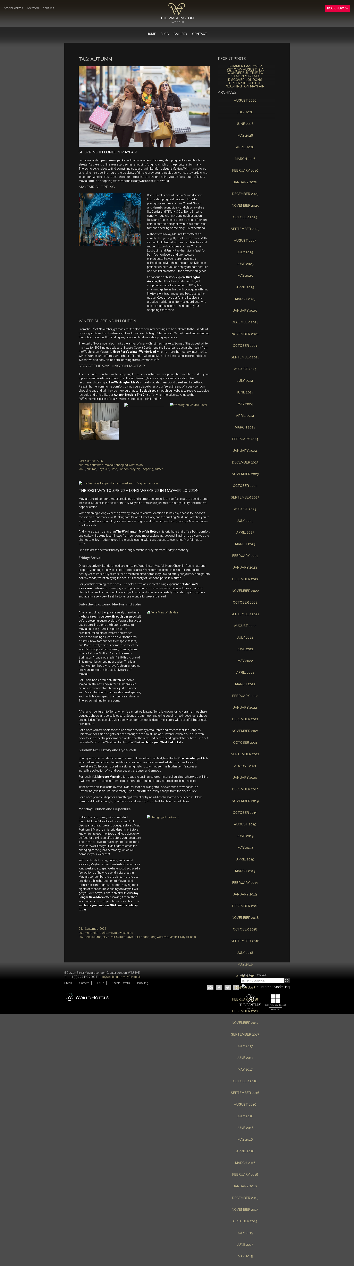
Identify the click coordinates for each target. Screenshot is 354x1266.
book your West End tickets (164, 742)
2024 (82, 936)
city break (109, 936)
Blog (165, 34)
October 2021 (245, 743)
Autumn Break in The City (131, 394)
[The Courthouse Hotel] (273, 1002)
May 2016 (245, 1139)
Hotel (114, 469)
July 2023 (245, 521)
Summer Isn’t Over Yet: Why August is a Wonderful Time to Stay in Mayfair (245, 70)
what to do (136, 465)
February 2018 (245, 999)
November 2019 (245, 801)
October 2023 (245, 486)
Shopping (147, 469)
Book (335, 8)
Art (88, 936)
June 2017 (245, 1058)
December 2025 (245, 194)
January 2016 (245, 1186)
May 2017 (245, 1069)
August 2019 (245, 824)
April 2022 (245, 672)
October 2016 (245, 1081)
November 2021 (245, 731)
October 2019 (245, 813)
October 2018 (245, 929)
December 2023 (245, 462)
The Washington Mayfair (125, 382)
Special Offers (13, 8)
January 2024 (245, 451)
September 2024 (245, 357)
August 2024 (245, 369)
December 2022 (245, 579)
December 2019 (245, 789)
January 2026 (245, 182)
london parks (98, 932)
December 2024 (245, 322)
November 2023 (245, 474)
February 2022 (245, 696)
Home (151, 34)
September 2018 (245, 941)
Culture (120, 936)
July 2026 (245, 112)
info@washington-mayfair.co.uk (120, 976)
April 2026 (245, 147)
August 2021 (245, 766)
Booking (142, 983)
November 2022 (245, 591)
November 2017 (245, 1023)
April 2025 (245, 287)
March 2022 (245, 684)
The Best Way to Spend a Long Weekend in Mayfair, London (139, 490)
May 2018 (245, 964)
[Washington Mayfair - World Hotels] (87, 996)
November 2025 (245, 205)
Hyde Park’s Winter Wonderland (134, 351)
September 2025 (245, 229)
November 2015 (245, 1210)
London (124, 469)
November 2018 (245, 918)
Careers (84, 983)
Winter (158, 469)
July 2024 (245, 381)
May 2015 (245, 1256)
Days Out (103, 469)
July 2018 (245, 953)
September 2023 (245, 497)
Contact (48, 8)
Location (33, 8)
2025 (82, 469)
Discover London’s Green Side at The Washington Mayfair (245, 83)
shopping (122, 465)
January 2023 (245, 567)
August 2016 (245, 1104)
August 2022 (245, 626)
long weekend (159, 936)
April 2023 (245, 532)
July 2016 (245, 1116)
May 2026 (245, 135)
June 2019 (245, 836)
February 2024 (245, 439)
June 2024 (245, 392)
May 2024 (245, 404)
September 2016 (245, 1093)
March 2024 (245, 427)
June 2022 (245, 649)
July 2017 (245, 1046)
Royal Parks (188, 936)
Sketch (116, 680)
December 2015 (245, 1198)
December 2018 (245, 906)
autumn (84, 465)
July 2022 (245, 637)
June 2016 (245, 1128)
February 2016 (245, 1174)
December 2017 (245, 1011)
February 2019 (245, 883)
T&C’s (100, 983)
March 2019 (245, 871)
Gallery (180, 34)
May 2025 (245, 276)
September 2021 (245, 754)
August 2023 (245, 509)
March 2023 (245, 544)
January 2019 (245, 894)
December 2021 (245, 719)
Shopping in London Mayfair (108, 152)
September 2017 (245, 1034)
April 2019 (245, 859)
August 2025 (245, 241)
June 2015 (245, 1245)
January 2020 (245, 778)
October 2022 (245, 602)
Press (68, 983)
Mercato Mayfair (108, 776)
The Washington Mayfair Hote (136, 531)
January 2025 (245, 311)
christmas (96, 465)
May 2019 (245, 848)
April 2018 (245, 976)
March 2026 (245, 159)
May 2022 (245, 661)
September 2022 (245, 614)
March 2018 (245, 988)
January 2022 (245, 708)
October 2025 (245, 217)
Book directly (149, 390)
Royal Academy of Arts (193, 758)
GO (287, 980)
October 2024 (245, 346)
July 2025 (245, 252)
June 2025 (245, 264)
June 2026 (245, 124)
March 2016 (245, 1163)
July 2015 (245, 1233)
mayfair (109, 465)
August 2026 (245, 100)
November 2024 (245, 334)
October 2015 (245, 1221)
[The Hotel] (177, 13)
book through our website (121, 616)
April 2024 (245, 416)
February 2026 (245, 170)
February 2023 (245, 556)
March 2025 (245, 299)
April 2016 (245, 1151)
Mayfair (135, 469)
